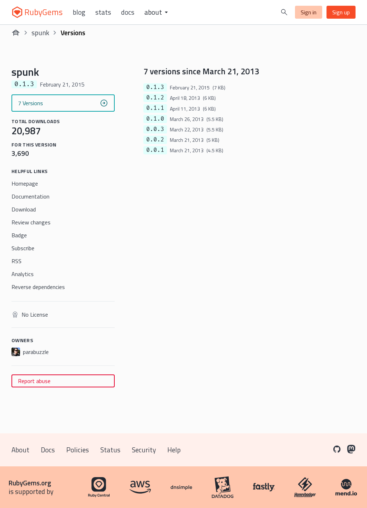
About (20, 449)
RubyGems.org (30, 482)
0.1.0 (155, 118)
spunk (40, 32)
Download (23, 209)
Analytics (22, 274)
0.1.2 (155, 97)
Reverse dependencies (38, 287)
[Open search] (284, 12)
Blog (79, 12)
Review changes (31, 222)
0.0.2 (155, 139)
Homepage (24, 183)
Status (110, 449)
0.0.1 (155, 150)
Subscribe (22, 248)
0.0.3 (155, 129)
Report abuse (34, 381)
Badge (19, 235)
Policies (77, 449)
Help (174, 449)
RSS (16, 261)
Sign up (341, 12)
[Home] (16, 32)
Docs (127, 12)
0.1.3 (155, 87)
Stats (103, 12)
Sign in (308, 12)
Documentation (30, 196)
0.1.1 (155, 108)
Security (144, 449)
